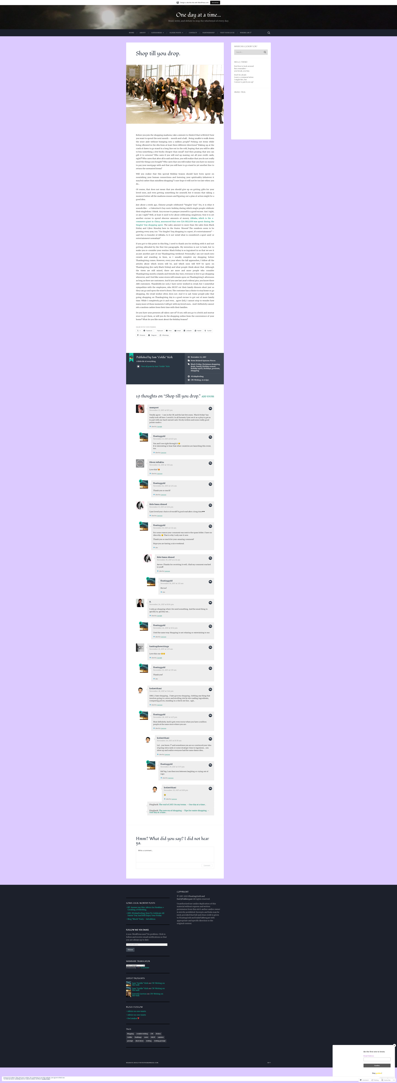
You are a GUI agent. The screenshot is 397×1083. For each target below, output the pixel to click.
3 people (159, 426)
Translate (145, 968)
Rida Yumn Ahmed (158, 504)
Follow (130, 950)
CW (152, 1034)
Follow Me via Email (137, 930)
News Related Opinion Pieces (203, 361)
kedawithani (155, 688)
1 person (163, 452)
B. (150, 602)
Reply (210, 408)
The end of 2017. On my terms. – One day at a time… (182, 804)
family (198, 366)
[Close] (394, 1045)
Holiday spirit (197, 368)
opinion (161, 1037)
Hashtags (138, 1037)
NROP (153, 1037)
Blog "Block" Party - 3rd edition (141, 919)
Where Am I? (245, 33)
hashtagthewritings (159, 646)
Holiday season (209, 366)
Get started (215, 2)
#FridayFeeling (197, 376)
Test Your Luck (227, 33)
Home (131, 33)
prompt (130, 1041)
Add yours (208, 396)
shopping (195, 371)
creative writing (142, 1034)
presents (215, 368)
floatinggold (159, 436)
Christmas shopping (211, 364)
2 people (159, 615)
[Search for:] (251, 52)
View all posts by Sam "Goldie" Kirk (155, 366)
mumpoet (154, 407)
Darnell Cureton (139, 994)
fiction (158, 1034)
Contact (193, 33)
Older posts (175, 33)
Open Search (269, 32)
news (146, 1037)
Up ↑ (269, 1062)
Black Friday (196, 364)
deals (193, 366)
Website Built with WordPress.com (142, 1062)
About (143, 33)
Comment (207, 865)
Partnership (209, 33)
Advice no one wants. (137, 1011)
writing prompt (159, 1041)
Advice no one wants (137, 1015)
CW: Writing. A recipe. (200, 380)
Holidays (207, 368)
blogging (130, 1034)
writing (148, 1041)
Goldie (129, 1037)
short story (139, 1041)
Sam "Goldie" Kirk (140, 983)
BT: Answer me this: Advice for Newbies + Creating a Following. (146, 908)
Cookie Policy (46, 1079)
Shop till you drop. (158, 53)
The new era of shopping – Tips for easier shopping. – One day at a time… (179, 811)
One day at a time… (198, 15)
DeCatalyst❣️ (133, 1018)
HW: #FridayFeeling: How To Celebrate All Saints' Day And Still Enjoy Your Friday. (146, 914)
